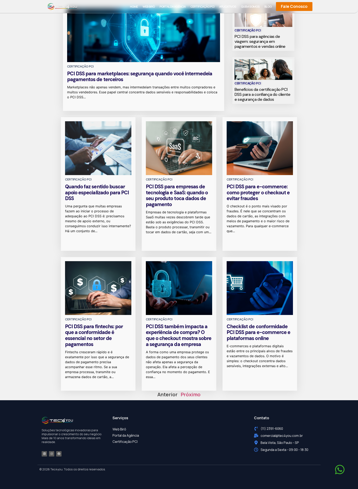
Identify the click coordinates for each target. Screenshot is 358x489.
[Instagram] (51, 454)
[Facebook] (59, 454)
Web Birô (149, 6)
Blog (268, 6)
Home (134, 6)
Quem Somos (250, 6)
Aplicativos (227, 6)
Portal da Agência (173, 6)
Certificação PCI (202, 6)
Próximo (191, 394)
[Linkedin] (44, 454)
